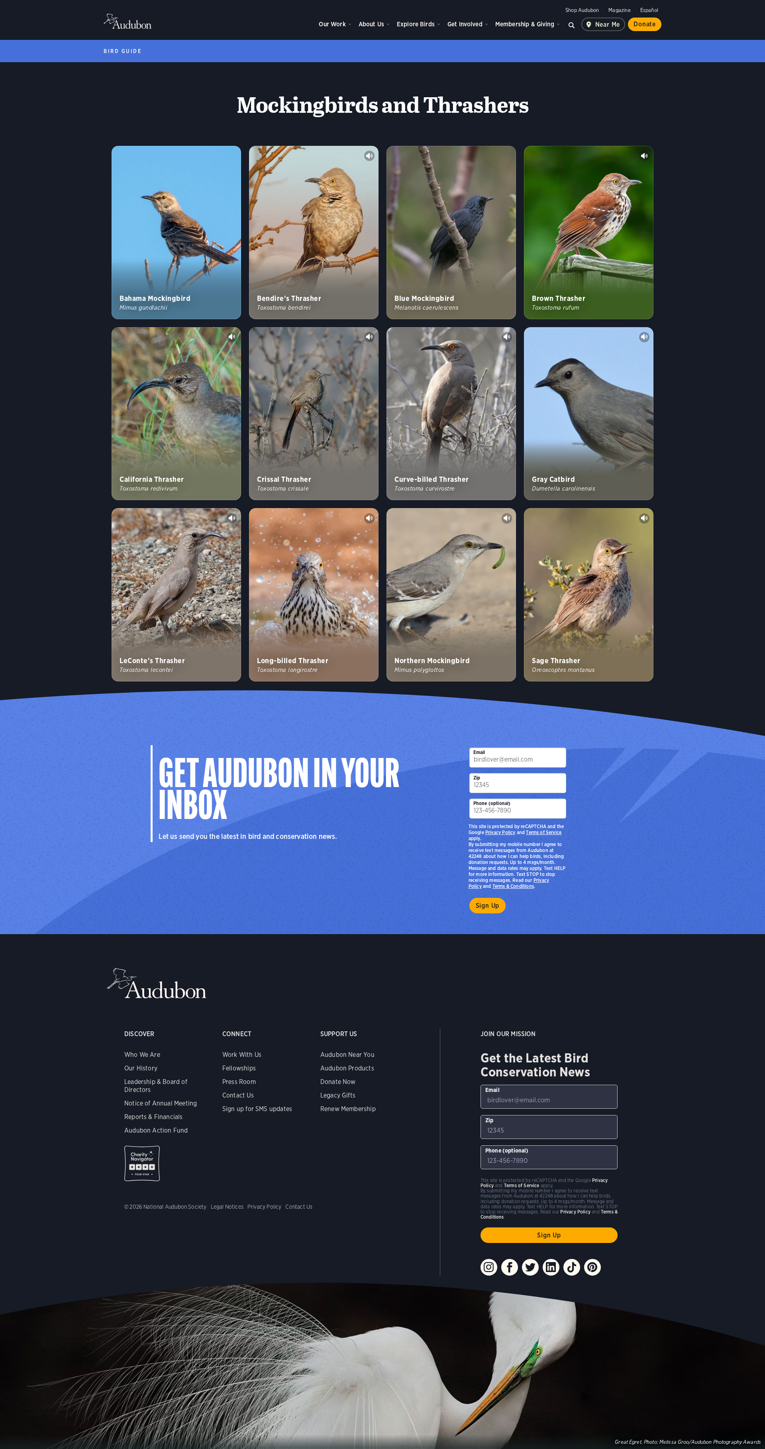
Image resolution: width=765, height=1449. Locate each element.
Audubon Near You (347, 1054)
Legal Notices (227, 1207)
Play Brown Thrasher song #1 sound (644, 156)
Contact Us (238, 1095)
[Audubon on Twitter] (530, 1267)
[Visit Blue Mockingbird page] (451, 232)
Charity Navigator (142, 1163)
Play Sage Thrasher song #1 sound (644, 518)
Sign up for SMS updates (257, 1109)
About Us (371, 24)
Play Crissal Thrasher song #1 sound (369, 337)
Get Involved (465, 24)
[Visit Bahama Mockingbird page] (176, 232)
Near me (607, 24)
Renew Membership (348, 1109)
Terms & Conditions (513, 886)
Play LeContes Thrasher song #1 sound (232, 518)
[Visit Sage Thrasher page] (588, 594)
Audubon (127, 21)
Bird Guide (122, 51)
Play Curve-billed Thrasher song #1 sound (507, 337)
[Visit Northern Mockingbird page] (451, 594)
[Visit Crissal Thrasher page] (314, 414)
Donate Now (338, 1082)
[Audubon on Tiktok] (571, 1267)
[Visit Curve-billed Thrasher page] (451, 414)
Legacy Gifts (337, 1095)
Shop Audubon (582, 10)
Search (572, 24)
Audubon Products (347, 1068)
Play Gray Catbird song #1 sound (644, 337)
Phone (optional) (492, 803)
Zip (477, 778)
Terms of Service (543, 832)
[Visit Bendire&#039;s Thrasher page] (314, 232)
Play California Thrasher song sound (232, 337)
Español (649, 10)
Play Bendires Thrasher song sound (369, 156)
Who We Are (142, 1054)
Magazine (619, 10)
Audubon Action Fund (156, 1130)
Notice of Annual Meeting (160, 1103)
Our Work (332, 24)
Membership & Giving (524, 24)
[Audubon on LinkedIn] (551, 1267)
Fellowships (239, 1068)
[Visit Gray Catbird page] (588, 414)
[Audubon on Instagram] (489, 1267)
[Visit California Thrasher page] (176, 414)
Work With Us (241, 1054)
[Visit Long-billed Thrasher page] (314, 594)
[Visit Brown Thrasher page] (588, 232)
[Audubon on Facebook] (509, 1267)
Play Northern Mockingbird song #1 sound (507, 518)
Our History (140, 1068)
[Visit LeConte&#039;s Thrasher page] (176, 594)
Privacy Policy (500, 832)
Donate (645, 24)
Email (479, 752)
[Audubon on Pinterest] (592, 1267)
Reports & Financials (153, 1117)
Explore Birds (416, 24)
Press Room (239, 1082)
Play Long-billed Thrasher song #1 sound (369, 518)
